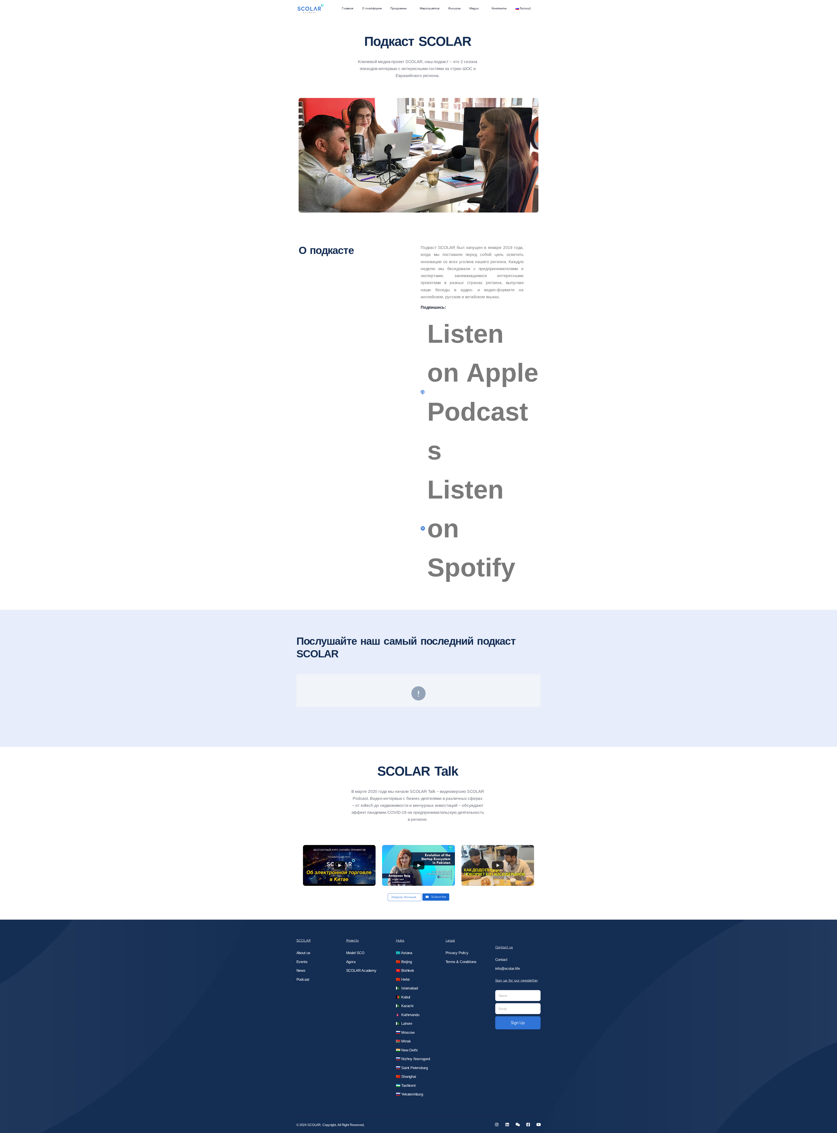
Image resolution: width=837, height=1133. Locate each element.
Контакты (499, 8)
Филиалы (454, 8)
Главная (347, 8)
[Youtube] (539, 1124)
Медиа (474, 8)
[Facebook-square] (528, 1124)
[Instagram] (497, 1124)
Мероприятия (429, 8)
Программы (398, 8)
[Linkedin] (507, 1124)
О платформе (372, 8)
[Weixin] (518, 1124)
